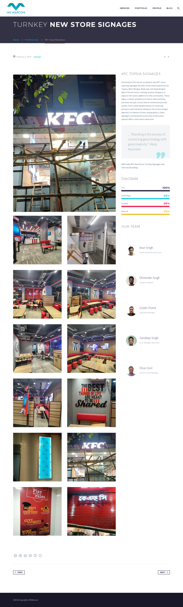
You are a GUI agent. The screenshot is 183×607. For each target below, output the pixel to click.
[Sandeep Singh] (146, 342)
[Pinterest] (25, 555)
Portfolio (141, 8)
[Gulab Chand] (146, 312)
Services (125, 8)
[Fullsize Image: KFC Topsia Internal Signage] (91, 294)
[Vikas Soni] (146, 372)
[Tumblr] (30, 555)
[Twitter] (20, 555)
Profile (157, 8)
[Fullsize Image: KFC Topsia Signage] (37, 403)
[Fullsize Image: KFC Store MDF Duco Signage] (91, 403)
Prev (20, 572)
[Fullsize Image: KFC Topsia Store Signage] (37, 240)
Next (163, 572)
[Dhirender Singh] (146, 281)
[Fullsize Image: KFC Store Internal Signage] (37, 457)
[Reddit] (40, 555)
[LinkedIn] (35, 555)
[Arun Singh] (146, 251)
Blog (169, 8)
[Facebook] (15, 555)
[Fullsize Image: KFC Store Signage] (91, 457)
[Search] (178, 8)
